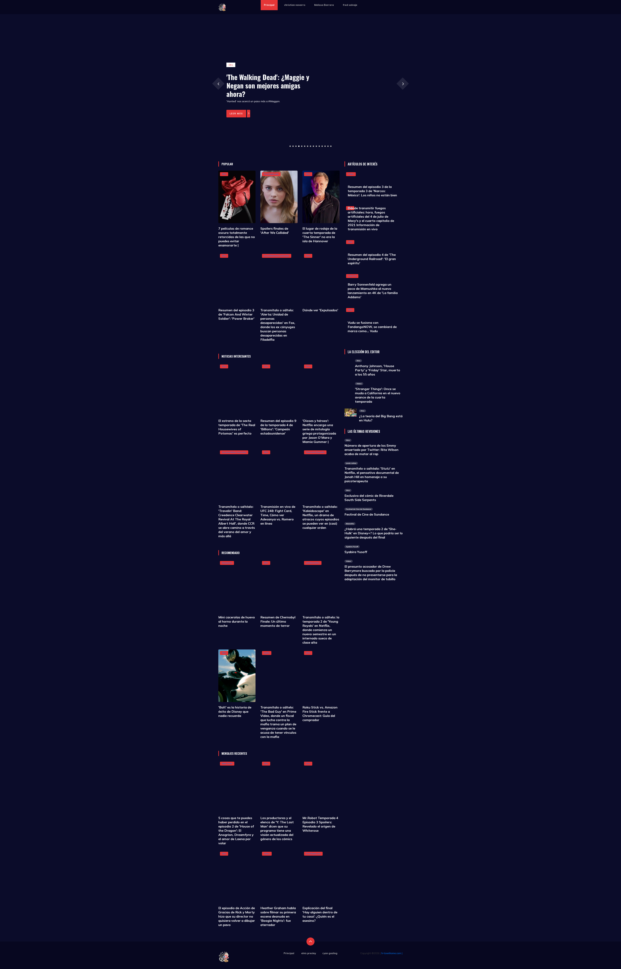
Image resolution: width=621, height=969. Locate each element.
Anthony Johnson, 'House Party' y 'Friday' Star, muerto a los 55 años (377, 370)
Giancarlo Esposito (315, 452)
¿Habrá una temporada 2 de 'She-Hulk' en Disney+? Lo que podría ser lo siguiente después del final (373, 533)
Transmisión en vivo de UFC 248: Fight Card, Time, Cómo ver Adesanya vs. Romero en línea (277, 515)
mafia (266, 653)
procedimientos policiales (276, 255)
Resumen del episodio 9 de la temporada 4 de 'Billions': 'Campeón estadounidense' (278, 427)
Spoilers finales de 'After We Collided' (274, 230)
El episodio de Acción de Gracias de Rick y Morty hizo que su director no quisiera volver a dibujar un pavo (236, 916)
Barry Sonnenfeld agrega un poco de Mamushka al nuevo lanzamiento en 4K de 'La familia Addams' (373, 290)
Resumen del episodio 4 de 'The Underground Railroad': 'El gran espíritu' (372, 259)
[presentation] (218, 83)
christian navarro (294, 4)
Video (267, 853)
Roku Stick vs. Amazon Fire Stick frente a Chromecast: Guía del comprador (320, 713)
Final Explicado (271, 174)
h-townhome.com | (391, 953)
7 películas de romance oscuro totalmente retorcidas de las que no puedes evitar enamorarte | (236, 236)
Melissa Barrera (324, 4)
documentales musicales (234, 452)
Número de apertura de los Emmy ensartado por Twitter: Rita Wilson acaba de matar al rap (371, 449)
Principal (269, 4)
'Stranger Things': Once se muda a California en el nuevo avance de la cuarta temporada (377, 395)
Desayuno (227, 562)
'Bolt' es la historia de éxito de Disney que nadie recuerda (234, 711)
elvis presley (308, 953)
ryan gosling (329, 953)
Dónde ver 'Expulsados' (320, 310)
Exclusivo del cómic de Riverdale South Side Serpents (368, 498)
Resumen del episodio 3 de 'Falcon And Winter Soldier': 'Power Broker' (236, 314)
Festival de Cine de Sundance (366, 514)
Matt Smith (227, 763)
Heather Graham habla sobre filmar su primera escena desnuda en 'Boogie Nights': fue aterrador (278, 916)
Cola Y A (352, 276)
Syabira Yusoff (355, 552)
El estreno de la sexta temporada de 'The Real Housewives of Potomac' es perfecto (236, 427)
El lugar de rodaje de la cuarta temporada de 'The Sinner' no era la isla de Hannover (319, 234)
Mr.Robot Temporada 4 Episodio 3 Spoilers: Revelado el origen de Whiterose (320, 824)
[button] (290, 146)
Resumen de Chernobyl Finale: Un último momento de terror (277, 621)
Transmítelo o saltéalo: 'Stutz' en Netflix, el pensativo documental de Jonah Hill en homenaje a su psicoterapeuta (371, 474)
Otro (224, 174)
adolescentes (313, 562)
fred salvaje (350, 4)
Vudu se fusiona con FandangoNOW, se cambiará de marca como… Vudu (372, 327)
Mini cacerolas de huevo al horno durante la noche (236, 621)
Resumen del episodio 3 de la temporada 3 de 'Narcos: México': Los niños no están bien (372, 191)
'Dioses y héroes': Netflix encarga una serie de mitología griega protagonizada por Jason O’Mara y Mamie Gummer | (319, 431)
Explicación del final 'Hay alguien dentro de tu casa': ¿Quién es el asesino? (319, 914)
